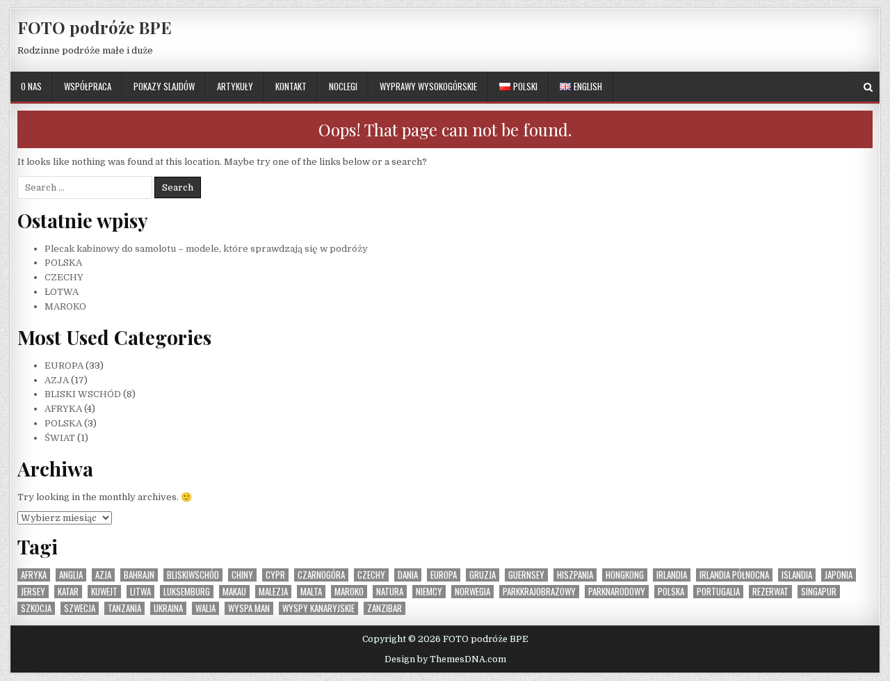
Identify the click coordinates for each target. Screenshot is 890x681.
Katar (68, 591)
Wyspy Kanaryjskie (318, 608)
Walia (205, 608)
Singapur (818, 591)
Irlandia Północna (734, 575)
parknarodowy (616, 591)
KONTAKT (291, 86)
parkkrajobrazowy (539, 591)
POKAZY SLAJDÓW (164, 86)
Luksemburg (186, 591)
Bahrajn (139, 575)
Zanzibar (384, 608)
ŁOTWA (61, 292)
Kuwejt (104, 591)
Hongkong (625, 575)
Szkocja (36, 608)
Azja (103, 575)
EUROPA (63, 365)
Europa (443, 575)
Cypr (275, 575)
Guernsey (526, 575)
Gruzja (482, 575)
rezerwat (770, 591)
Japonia (838, 575)
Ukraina (168, 608)
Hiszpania (575, 575)
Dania (408, 575)
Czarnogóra (321, 575)
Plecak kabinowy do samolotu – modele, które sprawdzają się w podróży (206, 248)
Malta (311, 591)
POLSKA (63, 262)
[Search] (868, 87)
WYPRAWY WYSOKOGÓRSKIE (428, 86)
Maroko (349, 591)
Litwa (140, 591)
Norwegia (472, 591)
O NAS (31, 86)
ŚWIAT (59, 438)
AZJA (56, 380)
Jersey (33, 591)
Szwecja (79, 608)
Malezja (273, 591)
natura (389, 591)
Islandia (797, 575)
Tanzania (124, 608)
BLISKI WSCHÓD (82, 394)
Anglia (71, 575)
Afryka (34, 575)
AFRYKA (63, 408)
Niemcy (429, 591)
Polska (671, 591)
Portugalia (718, 591)
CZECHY (63, 277)
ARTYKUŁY (235, 86)
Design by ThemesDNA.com (445, 659)
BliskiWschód (193, 575)
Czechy (371, 575)
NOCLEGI (343, 86)
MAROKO (65, 306)
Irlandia (671, 575)
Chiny (242, 575)
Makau (234, 591)
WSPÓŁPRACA (87, 86)
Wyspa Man (249, 608)
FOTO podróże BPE (94, 27)
